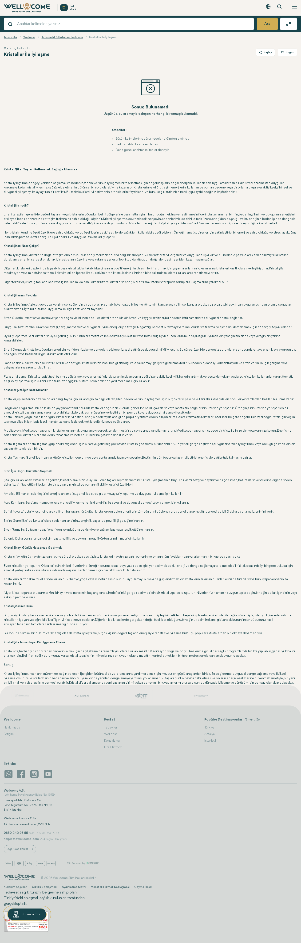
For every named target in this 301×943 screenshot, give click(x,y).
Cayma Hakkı (143, 887)
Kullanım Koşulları (15, 887)
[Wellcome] (28, 8)
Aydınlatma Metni (74, 887)
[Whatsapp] (8, 774)
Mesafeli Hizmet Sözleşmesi (110, 887)
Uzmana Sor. (31, 914)
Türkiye (209, 727)
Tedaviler (110, 727)
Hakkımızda (12, 727)
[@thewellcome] (48, 774)
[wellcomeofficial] (21, 774)
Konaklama (112, 740)
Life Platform (113, 747)
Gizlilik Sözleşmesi (44, 887)
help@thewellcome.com (21, 839)
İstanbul (210, 740)
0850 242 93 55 (16, 833)
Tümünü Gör (253, 719)
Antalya (209, 734)
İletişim (9, 734)
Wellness (111, 734)
